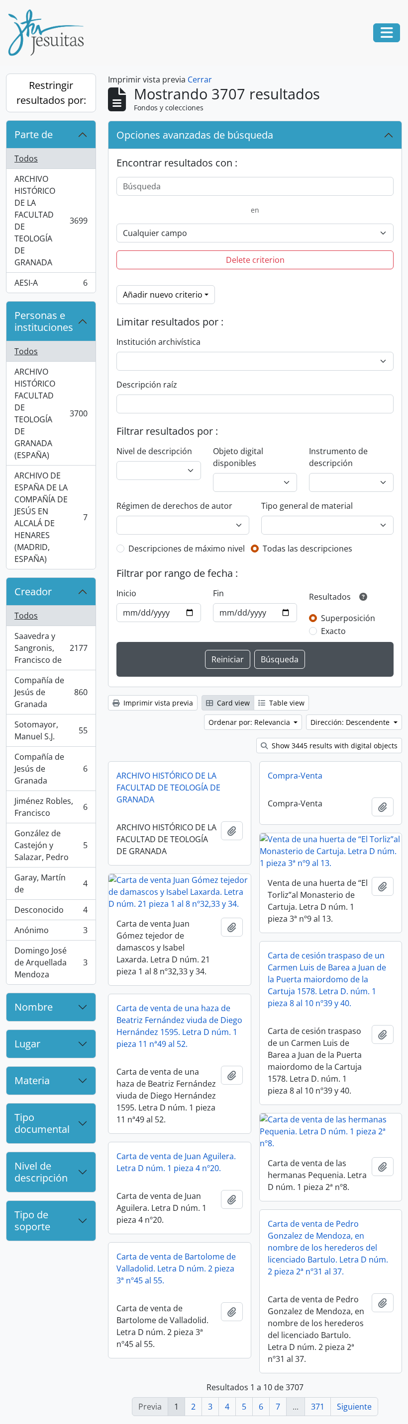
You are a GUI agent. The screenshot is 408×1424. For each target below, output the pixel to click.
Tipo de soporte (32, 1220)
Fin (218, 593)
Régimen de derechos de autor (174, 505)
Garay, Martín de (51, 883)
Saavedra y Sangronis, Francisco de (51, 648)
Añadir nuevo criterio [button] (163, 294)
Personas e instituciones (43, 321)
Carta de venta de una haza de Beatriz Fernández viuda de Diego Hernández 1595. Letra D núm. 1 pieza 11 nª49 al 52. (179, 1026)
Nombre (33, 1007)
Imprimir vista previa (157, 703)
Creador (33, 591)
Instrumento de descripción (338, 457)
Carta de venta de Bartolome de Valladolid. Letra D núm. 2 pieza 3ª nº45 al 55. (176, 1268)
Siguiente (354, 1406)
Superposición (348, 618)
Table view (286, 703)
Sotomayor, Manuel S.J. (51, 730)
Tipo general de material (307, 505)
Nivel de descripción (41, 1172)
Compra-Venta (295, 775)
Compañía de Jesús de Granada (51, 692)
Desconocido (51, 912)
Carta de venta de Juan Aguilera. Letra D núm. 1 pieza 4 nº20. (176, 1162)
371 (317, 1406)
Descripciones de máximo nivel (186, 548)
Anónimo (51, 933)
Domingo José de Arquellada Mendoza (51, 962)
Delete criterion (255, 259)
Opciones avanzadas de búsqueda (194, 135)
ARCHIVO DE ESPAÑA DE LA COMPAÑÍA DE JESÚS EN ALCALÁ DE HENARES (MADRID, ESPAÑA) (51, 517)
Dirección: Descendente (351, 722)
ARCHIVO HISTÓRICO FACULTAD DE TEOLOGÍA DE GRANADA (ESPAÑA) (51, 413)
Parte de (33, 134)
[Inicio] (50, 33)
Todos (26, 158)
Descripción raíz (146, 384)
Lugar (27, 1043)
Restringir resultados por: (51, 93)
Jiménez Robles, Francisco (51, 806)
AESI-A (51, 285)
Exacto (333, 631)
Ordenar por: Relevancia (250, 722)
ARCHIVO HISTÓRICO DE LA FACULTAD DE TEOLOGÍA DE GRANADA (51, 220)
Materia (32, 1080)
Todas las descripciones (307, 548)
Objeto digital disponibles (238, 457)
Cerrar (200, 79)
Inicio (126, 593)
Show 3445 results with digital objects (334, 745)
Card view (232, 703)
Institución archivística (158, 341)
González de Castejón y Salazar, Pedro (51, 845)
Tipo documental (42, 1123)
